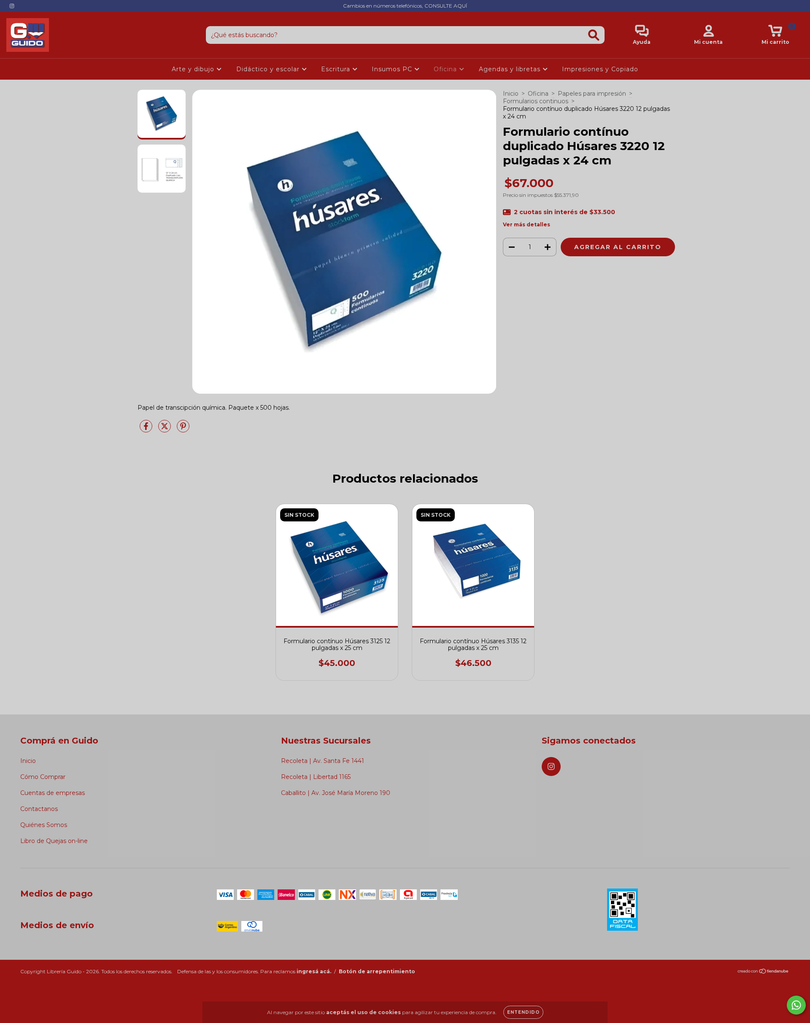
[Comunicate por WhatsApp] (796, 1005)
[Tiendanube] (763, 972)
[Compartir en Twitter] (165, 429)
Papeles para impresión (592, 93)
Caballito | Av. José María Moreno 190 (335, 793)
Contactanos (39, 809)
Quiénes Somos (43, 825)
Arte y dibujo (194, 69)
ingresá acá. (314, 971)
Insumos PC (393, 69)
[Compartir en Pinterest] (183, 429)
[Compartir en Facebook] (147, 429)
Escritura (336, 69)
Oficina (446, 69)
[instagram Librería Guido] (11, 6)
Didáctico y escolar (269, 69)
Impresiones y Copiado (600, 69)
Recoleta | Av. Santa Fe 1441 (322, 761)
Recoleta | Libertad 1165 (316, 777)
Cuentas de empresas (52, 793)
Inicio (510, 93)
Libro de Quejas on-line (54, 841)
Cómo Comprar (42, 777)
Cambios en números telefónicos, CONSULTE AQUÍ (405, 6)
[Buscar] (594, 35)
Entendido (523, 1012)
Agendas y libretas (511, 69)
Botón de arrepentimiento (377, 971)
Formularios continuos (535, 101)
